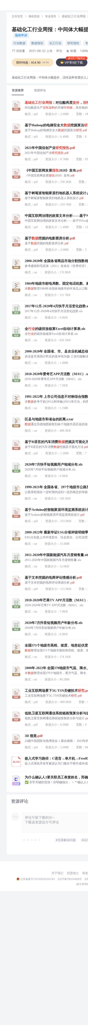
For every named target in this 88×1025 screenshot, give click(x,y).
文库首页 (17, 16)
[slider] (32, 840)
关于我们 (57, 873)
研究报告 (73, 43)
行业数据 (19, 43)
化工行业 (55, 43)
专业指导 (50, 16)
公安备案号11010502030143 (37, 879)
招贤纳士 (73, 873)
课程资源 (34, 16)
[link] (17, 16)
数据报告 (37, 43)
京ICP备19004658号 (69, 879)
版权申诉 (21, 35)
